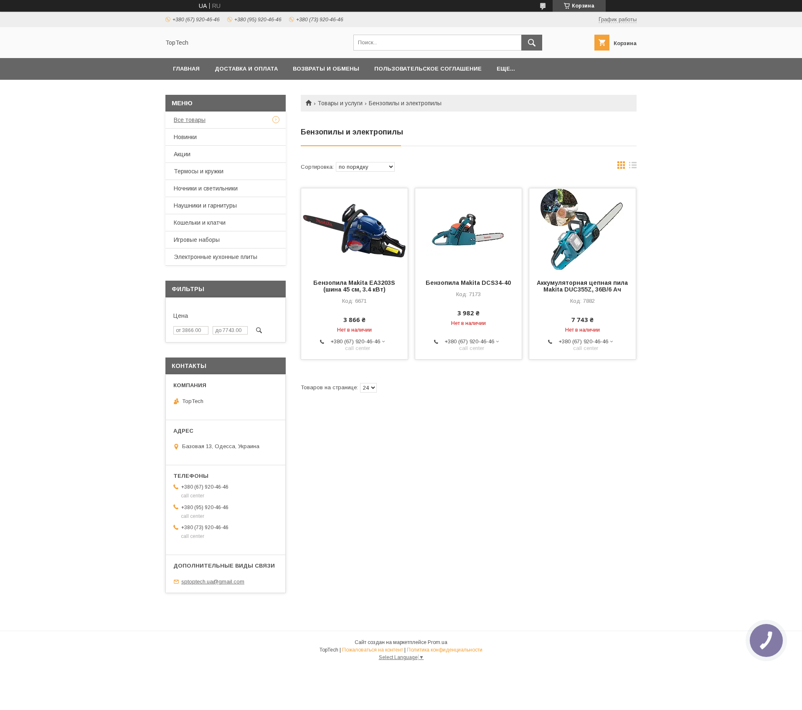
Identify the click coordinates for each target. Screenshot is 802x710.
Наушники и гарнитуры (205, 205)
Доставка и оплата (246, 69)
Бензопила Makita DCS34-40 (468, 282)
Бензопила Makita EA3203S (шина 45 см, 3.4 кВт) (354, 286)
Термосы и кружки (198, 171)
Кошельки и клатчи (200, 222)
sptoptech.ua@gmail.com (212, 581)
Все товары (190, 120)
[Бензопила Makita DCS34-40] (468, 230)
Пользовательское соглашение (428, 69)
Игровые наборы (197, 239)
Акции (182, 154)
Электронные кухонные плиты (215, 257)
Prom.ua (437, 642)
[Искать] (531, 43)
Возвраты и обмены (326, 69)
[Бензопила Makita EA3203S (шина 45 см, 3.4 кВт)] (354, 230)
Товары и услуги (340, 103)
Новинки (185, 137)
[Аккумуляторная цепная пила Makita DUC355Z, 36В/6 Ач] (582, 230)
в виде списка (633, 167)
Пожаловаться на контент (372, 650)
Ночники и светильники (206, 188)
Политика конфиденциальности (444, 650)
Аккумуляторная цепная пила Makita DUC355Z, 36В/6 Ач (582, 286)
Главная (186, 69)
